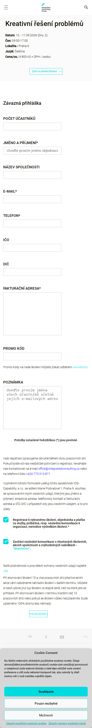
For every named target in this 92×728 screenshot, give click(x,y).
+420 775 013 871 (38, 474)
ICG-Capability (46, 7)
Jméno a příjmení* (20, 143)
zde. (6, 571)
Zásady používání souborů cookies (26, 723)
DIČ (6, 264)
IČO (6, 240)
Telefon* (11, 215)
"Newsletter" (21, 548)
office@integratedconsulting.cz (59, 468)
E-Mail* (10, 191)
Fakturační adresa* (22, 288)
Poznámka (13, 382)
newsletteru (80, 367)
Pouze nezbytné (46, 703)
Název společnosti (21, 167)
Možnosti (46, 715)
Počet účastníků (19, 118)
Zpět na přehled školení (44, 71)
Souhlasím (46, 692)
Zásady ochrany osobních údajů (67, 723)
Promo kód (13, 348)
